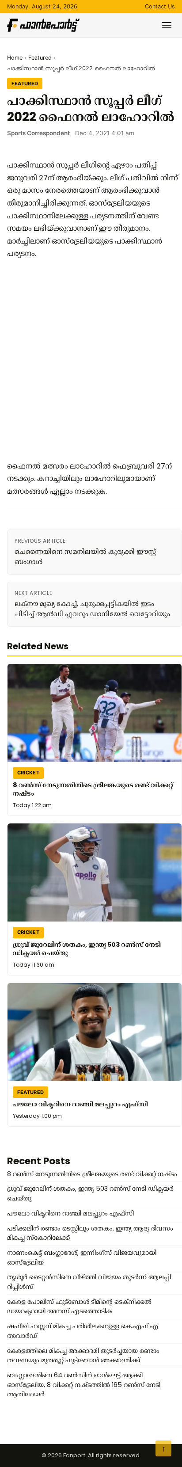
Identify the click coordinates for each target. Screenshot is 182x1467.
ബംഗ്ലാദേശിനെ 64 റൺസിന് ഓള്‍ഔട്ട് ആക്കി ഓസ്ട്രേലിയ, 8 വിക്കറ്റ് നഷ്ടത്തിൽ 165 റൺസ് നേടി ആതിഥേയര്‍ (83, 1384)
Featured (40, 57)
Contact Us (160, 6)
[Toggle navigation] (166, 25)
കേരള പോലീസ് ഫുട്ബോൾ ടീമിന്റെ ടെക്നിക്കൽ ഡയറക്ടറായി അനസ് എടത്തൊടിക (79, 1306)
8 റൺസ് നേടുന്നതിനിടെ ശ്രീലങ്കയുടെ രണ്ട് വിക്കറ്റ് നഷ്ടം (93, 788)
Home (15, 57)
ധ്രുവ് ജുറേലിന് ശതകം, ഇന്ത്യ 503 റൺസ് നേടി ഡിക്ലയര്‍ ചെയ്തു (87, 948)
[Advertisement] (91, 360)
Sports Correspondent (38, 133)
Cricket (28, 773)
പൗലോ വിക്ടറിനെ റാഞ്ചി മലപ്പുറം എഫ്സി (80, 1103)
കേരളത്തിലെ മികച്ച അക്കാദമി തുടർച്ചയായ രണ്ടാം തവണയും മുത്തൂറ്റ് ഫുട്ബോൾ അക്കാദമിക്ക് (83, 1355)
